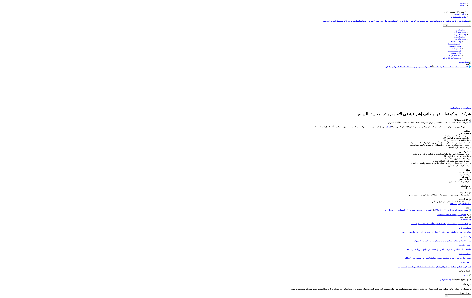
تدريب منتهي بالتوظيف (452, 58)
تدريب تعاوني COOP (453, 55)
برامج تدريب (456, 53)
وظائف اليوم (461, 30)
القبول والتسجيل (454, 51)
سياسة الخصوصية (459, 14)
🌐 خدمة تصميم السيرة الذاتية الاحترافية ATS (452, 66)
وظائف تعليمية (460, 37)
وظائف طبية (456, 41)
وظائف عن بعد (455, 46)
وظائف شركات (460, 32)
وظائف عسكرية (454, 44)
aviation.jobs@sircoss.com (460, 204)
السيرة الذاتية (455, 48)
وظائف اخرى (460, 39)
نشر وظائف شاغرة (458, 17)
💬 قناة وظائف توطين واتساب (421, 66)
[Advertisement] (236, 88)
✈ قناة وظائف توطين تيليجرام (396, 66)
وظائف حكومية (460, 34)
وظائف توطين (445, 279)
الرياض (388, 127)
